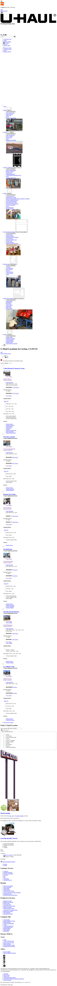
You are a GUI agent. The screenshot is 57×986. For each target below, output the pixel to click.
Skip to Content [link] (4, 11)
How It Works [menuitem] (9, 269)
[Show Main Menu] (2, 13)
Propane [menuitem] (5, 334)
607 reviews (15, 457)
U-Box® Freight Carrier (8, 941)
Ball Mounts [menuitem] (9, 302)
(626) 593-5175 (9, 452)
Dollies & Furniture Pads (8, 891)
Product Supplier (7, 943)
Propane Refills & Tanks (8, 908)
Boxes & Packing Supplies (21, 232)
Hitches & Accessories (18, 298)
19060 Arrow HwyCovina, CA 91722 (7, 679)
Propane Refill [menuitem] (9, 337)
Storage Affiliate (6, 951)
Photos (9, 376)
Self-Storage (9, 736)
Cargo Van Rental (7, 887)
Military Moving (7, 922)
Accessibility (6, 878)
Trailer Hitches (9, 426)
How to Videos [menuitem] (9, 114)
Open (2, 9)
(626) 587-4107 (9, 565)
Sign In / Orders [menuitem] (6, 45)
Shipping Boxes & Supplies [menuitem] (12, 237)
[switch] (28, 356)
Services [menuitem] (8, 270)
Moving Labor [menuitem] (6, 264)
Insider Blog (7, 927)
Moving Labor (13, 264)
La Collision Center (8, 666)
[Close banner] (1, 1)
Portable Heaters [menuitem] (9, 341)
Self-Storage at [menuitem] (11, 197)
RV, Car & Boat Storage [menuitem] (11, 201)
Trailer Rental (6, 888)
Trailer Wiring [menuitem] (9, 308)
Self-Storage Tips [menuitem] (10, 207)
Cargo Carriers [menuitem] (9, 305)
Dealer (4, 939)
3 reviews (15, 687)
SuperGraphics (6, 929)
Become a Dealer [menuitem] (7, 41)
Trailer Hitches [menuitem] (9, 301)
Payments (5, 875)
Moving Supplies (10, 431)
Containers (17, 167)
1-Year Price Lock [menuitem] (7, 39)
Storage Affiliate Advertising (9, 953)
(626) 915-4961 (9, 382)
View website (9, 622)
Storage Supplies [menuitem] (9, 208)
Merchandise (6, 931)
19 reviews (15, 569)
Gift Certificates (6, 912)
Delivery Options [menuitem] (10, 171)
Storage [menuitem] (5, 193)
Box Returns (9, 744)
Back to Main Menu (11, 111)
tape (13, 815)
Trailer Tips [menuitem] (8, 115)
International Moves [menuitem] (10, 174)
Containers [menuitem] (7, 167)
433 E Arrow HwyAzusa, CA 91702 (7, 508)
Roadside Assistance (7, 872)
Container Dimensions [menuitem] (11, 177)
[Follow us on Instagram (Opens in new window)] (4, 958)
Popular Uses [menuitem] (9, 172)
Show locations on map (6, 353)
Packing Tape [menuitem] (9, 241)
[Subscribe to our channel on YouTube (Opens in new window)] (4, 966)
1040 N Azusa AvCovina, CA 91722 (7, 379)
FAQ (4, 877)
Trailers (9, 110)
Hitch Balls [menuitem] (8, 306)
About (6, 919)
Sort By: (3, 363)
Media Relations (6, 928)
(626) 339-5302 (9, 628)
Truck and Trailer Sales (11, 430)
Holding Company (9, 921)
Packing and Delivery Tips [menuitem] (13, 175)
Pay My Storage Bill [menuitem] (10, 205)
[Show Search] (4, 35)
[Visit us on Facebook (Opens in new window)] (4, 956)
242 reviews (15, 633)
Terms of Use (6, 976)
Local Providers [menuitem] (9, 268)
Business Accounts (7, 901)
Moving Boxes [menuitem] (9, 234)
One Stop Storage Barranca (11, 611)
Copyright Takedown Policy (9, 977)
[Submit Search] (15, 36)
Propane (9, 334)
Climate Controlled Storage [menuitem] (12, 200)
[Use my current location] (8, 728)
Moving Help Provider (8, 942)
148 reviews (15, 516)
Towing (5, 132)
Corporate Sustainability (8, 923)
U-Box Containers (10, 606)
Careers (5, 924)
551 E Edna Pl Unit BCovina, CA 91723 (8, 562)
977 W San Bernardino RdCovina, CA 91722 (9, 449)
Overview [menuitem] (8, 267)
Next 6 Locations (9, 722)
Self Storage (8, 427)
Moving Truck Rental (8, 886)
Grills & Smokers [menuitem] (10, 339)
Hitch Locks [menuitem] (9, 307)
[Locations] (5, 35)
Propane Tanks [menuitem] (9, 342)
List (7, 356)
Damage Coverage (7, 907)
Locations (7, 980)
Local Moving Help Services (9, 838)
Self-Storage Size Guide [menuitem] (11, 202)
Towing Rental (6, 889)
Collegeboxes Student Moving (10, 910)
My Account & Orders (8, 873)
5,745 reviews (16, 387)
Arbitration (5, 973)
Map (7, 357)
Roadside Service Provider (9, 946)
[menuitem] (31, 135)
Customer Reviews (7, 880)
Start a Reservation (10, 135)
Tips (4, 876)
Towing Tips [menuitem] (9, 137)
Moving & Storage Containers (12, 892)
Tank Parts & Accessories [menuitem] (11, 343)
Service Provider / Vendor (9, 945)
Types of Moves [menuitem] (9, 272)
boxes (10, 815)
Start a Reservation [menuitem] (10, 113)
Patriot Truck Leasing (8, 911)
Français (5, 864)
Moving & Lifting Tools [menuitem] (11, 239)
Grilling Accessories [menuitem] (10, 338)
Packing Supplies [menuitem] (10, 236)
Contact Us (5, 871)
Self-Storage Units (7, 893)
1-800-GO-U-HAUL (8, 855)
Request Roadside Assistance (8, 861)
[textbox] (15, 728)
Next (4, 722)
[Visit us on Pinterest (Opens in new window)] (4, 960)
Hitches (7, 743)
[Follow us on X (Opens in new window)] (4, 964)
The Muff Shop (7, 549)
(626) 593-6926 (9, 511)
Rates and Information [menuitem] (11, 170)
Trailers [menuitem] (5, 110)
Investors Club (8, 926)
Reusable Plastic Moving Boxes (10, 895)
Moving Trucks (9, 424)
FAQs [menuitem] (7, 116)
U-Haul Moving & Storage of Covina (14, 368)
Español (5, 865)
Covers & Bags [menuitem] (9, 238)
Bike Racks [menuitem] (8, 303)
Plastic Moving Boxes (11, 432)
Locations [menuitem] (6, 43)
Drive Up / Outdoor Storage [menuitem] (12, 203)
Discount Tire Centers (9, 494)
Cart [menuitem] (5, 44)
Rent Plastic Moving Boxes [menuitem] (12, 243)
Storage (9, 193)
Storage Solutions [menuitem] (10, 242)
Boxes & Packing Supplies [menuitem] (9, 232)
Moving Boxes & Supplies (9, 906)
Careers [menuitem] (5, 40)
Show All (6, 401)
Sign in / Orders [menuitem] (8, 48)
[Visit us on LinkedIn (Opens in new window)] (4, 962)
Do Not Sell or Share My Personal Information (13, 978)
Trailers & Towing (10, 425)
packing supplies (19, 815)
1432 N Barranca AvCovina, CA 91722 (7, 625)
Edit (1, 352)
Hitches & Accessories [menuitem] (11, 118)
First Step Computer (9, 437)
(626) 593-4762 (9, 682)
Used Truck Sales (7, 904)
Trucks (7, 734)
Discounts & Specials (8, 913)
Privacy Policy (6, 975)
